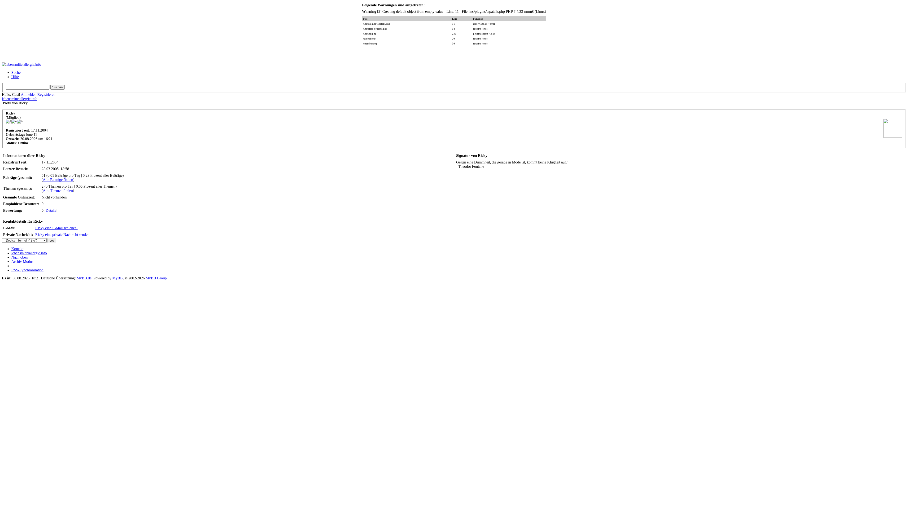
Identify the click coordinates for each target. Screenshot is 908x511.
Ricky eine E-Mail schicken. (56, 228)
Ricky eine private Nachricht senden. (62, 235)
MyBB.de (84, 278)
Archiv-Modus (22, 262)
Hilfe (15, 77)
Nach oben (19, 257)
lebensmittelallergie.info (19, 99)
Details (51, 210)
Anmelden (28, 95)
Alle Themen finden (58, 191)
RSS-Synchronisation (27, 270)
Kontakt (17, 249)
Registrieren (46, 95)
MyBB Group (156, 278)
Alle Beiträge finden (58, 180)
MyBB (117, 278)
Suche (16, 72)
